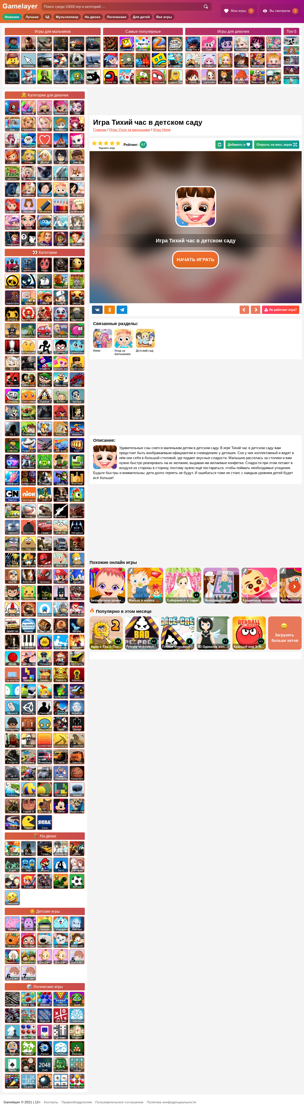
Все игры (164, 17)
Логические (116, 17)
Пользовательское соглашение (119, 1102)
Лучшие (32, 17)
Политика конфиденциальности (171, 1102)
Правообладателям (77, 1102)
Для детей (141, 17)
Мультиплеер (67, 17)
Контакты (51, 1102)
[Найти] (206, 6)
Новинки (12, 17)
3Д (47, 17)
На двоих (92, 17)
